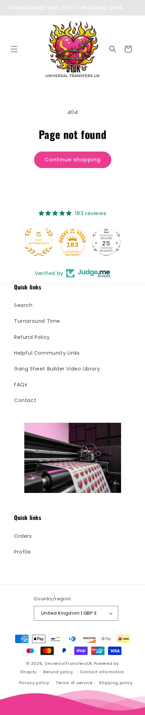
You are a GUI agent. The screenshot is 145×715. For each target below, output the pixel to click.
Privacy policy (34, 683)
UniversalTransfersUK (69, 663)
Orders (23, 536)
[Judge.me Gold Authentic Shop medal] (39, 242)
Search (23, 305)
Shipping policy (116, 683)
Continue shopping (73, 159)
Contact (25, 400)
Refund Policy (32, 337)
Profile (22, 551)
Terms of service (74, 683)
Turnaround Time (37, 321)
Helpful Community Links (47, 352)
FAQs (20, 384)
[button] (14, 49)
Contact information (102, 672)
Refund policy (58, 672)
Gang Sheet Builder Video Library (57, 368)
